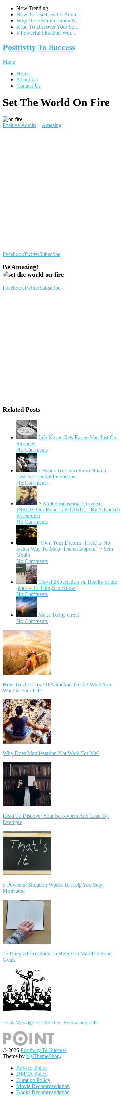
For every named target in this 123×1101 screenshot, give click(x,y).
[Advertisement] (61, 189)
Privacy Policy (32, 1068)
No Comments (32, 450)
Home (23, 73)
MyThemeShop (43, 1056)
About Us (27, 79)
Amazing (52, 125)
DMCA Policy (32, 1074)
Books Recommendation (43, 1092)
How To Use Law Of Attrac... (48, 14)
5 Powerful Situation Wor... (45, 33)
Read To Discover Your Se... (47, 27)
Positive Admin (19, 125)
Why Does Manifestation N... (48, 21)
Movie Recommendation (43, 1086)
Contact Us (28, 86)
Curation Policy (33, 1080)
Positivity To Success (39, 47)
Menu (9, 62)
